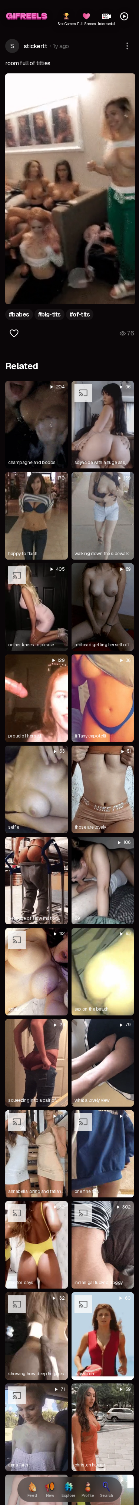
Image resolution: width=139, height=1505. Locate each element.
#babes (19, 314)
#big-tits (49, 314)
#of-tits (80, 314)
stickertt (35, 46)
